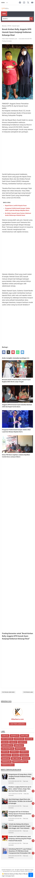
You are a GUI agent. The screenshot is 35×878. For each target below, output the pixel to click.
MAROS (5, 752)
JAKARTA (22, 742)
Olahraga (6, 755)
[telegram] (22, 352)
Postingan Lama (28, 692)
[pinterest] (13, 352)
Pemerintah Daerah (20, 761)
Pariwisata (6, 761)
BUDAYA (29, 739)
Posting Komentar (7, 41)
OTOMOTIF (24, 752)
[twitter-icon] (28, 2)
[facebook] (3, 352)
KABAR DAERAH (7, 745)
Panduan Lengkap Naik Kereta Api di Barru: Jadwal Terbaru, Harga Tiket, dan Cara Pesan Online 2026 (20, 789)
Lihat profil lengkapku (17, 724)
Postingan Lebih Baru (8, 692)
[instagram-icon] (24, 2)
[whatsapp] (17, 352)
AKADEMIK (14, 735)
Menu (4, 13)
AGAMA (5, 735)
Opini (15, 755)
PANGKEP (5, 758)
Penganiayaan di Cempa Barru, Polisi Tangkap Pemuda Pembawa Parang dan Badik (20, 776)
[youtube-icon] (32, 2)
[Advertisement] (17, 153)
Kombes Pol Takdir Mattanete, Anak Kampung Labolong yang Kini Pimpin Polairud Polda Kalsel (20, 838)
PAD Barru (24, 755)
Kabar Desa (19, 745)
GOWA (5, 742)
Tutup (31, 874)
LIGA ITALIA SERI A (7, 748)
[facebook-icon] (19, 2)
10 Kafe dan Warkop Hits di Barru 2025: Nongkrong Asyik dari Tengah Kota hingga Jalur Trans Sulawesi (19, 826)
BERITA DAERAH (7, 739)
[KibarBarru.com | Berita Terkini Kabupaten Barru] (5, 8)
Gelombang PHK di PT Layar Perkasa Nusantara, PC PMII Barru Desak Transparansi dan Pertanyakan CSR (20, 851)
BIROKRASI (19, 739)
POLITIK (26, 758)
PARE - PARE (16, 758)
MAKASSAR (20, 748)
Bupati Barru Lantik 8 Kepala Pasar (16, 205)
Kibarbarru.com (17, 719)
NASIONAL (14, 752)
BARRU (24, 735)
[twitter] (8, 352)
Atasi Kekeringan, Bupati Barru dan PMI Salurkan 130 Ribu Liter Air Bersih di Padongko (20, 801)
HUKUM (13, 742)
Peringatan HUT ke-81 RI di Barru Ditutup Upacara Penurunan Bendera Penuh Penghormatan (20, 814)
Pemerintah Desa (7, 765)
